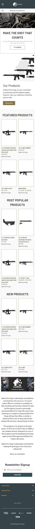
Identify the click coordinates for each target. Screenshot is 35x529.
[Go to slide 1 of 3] (32, 33)
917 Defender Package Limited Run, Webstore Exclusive (9, 150)
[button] (9, 103)
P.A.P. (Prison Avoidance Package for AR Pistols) (24, 240)
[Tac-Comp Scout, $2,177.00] (9, 173)
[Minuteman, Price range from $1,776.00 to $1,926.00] (26, 173)
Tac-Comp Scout (6, 188)
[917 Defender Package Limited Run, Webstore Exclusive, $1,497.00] (9, 133)
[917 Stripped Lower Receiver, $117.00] (9, 222)
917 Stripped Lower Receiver (7, 239)
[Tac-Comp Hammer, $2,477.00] (26, 133)
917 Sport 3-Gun (23, 278)
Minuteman (22, 188)
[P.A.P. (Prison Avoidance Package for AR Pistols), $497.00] (26, 222)
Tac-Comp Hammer (24, 148)
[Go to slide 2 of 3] (3, 33)
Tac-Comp (21, 367)
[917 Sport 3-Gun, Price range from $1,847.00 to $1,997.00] (26, 263)
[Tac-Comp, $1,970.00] (26, 352)
